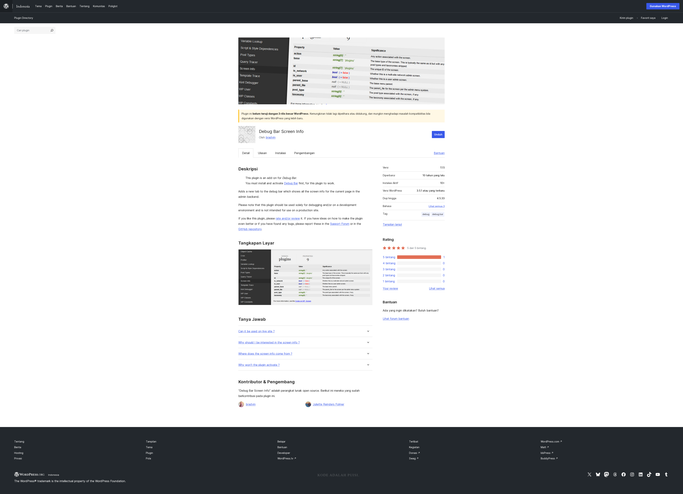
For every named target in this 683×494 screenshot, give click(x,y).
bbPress (547, 452)
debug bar (437, 214)
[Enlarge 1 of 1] (367, 254)
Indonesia (53, 474)
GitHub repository (249, 229)
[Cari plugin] (51, 30)
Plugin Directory (23, 17)
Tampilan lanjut (392, 224)
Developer (283, 452)
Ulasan (262, 153)
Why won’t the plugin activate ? (259, 365)
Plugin (149, 452)
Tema (149, 447)
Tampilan (151, 441)
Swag (414, 458)
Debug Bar (291, 183)
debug (425, 214)
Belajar (281, 441)
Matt (545, 447)
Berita (17, 447)
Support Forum (339, 223)
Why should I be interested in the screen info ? (269, 342)
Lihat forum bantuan (396, 318)
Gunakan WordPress (663, 6)
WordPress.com (551, 441)
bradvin (271, 137)
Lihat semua (437, 288)
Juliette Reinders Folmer (328, 404)
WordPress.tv (286, 458)
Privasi (18, 458)
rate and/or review (288, 218)
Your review (390, 288)
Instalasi (280, 153)
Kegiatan (414, 447)
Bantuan (439, 153)
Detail (246, 153)
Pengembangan (304, 153)
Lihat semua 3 (437, 206)
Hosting (18, 452)
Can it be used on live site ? (256, 331)
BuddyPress (549, 458)
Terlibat (413, 441)
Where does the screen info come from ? (265, 353)
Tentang (19, 441)
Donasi (414, 452)
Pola (148, 458)
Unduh (438, 134)
